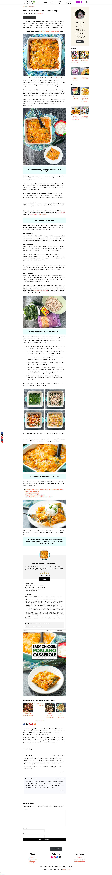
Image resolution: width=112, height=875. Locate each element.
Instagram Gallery (79, 861)
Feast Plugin (66, 869)
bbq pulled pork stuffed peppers (35, 495)
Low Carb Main (30, 6)
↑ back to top (56, 849)
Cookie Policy (32, 862)
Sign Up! (79, 857)
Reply (62, 772)
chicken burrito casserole (40, 290)
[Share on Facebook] (24, 724)
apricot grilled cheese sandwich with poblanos (39, 496)
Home (39, 2)
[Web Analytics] (2, 874)
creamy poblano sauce (32, 493)
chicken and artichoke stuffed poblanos (51, 489)
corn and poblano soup (32, 491)
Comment (26, 809)
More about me (80, 41)
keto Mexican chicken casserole (49, 31)
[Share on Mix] (35, 724)
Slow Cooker (60, 2)
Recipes (45, 2)
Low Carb (52, 2)
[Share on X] (27, 724)
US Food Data (61, 212)
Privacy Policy (32, 859)
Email (25, 834)
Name (25, 828)
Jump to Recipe (30, 17)
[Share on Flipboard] (32, 724)
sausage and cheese (31, 489)
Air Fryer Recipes (68, 2)
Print (45, 579)
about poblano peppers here (38, 214)
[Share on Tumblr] (2, 440)
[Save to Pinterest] (30, 724)
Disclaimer (32, 861)
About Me (32, 857)
